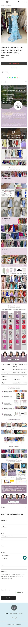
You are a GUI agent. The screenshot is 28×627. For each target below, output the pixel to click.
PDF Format (2, 72)
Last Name (3, 526)
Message (3, 571)
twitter (12, 77)
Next (25, 25)
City (2, 539)
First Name (3, 520)
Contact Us (14, 68)
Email (2, 533)
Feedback (15, 613)
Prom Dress (8, 5)
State (2, 546)
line (10, 77)
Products (20, 613)
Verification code (5, 590)
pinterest (17, 77)
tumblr (20, 77)
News (11, 613)
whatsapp (15, 77)
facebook (7, 77)
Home (2, 5)
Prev (2, 25)
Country (3, 552)
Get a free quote (14, 63)
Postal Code (4, 558)
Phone (2, 565)
